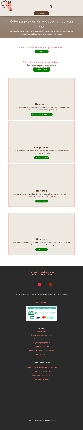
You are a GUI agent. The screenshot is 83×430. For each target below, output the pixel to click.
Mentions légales (42, 379)
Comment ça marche (41, 346)
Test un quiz (42, 201)
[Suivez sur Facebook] (45, 284)
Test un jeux (42, 249)
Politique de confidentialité (41, 375)
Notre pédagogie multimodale (41, 335)
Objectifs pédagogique (41, 343)
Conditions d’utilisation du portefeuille (41, 367)
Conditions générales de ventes (41, 371)
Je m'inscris (41, 70)
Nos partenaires (41, 354)
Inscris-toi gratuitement (41, 114)
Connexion (40, 13)
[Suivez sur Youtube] (50, 284)
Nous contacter (41, 331)
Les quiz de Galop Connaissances (41, 350)
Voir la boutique (41, 157)
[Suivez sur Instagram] (34, 284)
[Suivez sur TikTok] (39, 284)
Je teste (41, 51)
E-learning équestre (41, 339)
